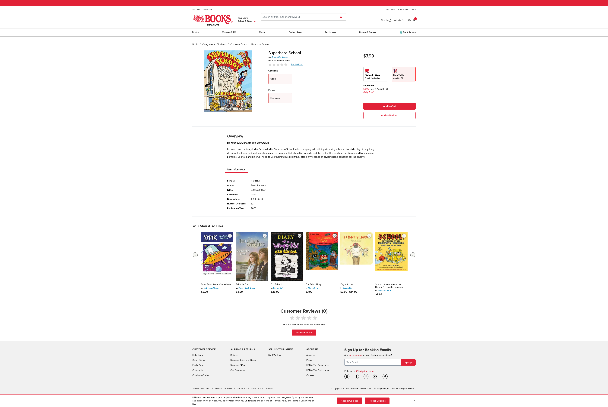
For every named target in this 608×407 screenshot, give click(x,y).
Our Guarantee (237, 370)
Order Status (198, 360)
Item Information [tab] (236, 169)
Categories (207, 44)
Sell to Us (196, 9)
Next (412, 254)
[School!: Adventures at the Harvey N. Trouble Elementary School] (391, 256)
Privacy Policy (257, 388)
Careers (310, 375)
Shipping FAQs (237, 365)
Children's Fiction (238, 44)
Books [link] (195, 32)
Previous (195, 254)
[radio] (375, 74)
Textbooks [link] (330, 32)
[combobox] (303, 16)
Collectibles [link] (295, 32)
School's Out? (242, 284)
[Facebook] (356, 376)
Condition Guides (200, 375)
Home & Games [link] (367, 32)
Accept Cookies (349, 400)
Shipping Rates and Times (243, 360)
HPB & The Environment (318, 370)
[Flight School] (356, 256)
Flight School (346, 284)
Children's (222, 44)
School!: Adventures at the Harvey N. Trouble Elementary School (390, 286)
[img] (277, 64)
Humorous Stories (260, 44)
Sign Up (408, 362)
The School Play (313, 284)
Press (309, 360)
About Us (311, 355)
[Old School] (287, 256)
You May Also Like (207, 226)
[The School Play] (322, 256)
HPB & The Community (317, 365)
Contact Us (197, 370)
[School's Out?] (252, 256)
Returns (234, 355)
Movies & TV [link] (229, 32)
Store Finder (403, 9)
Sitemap (269, 388)
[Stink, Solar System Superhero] (217, 256)
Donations (207, 9)
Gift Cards (390, 9)
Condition (273, 70)
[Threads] (366, 376)
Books (195, 44)
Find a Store (198, 365)
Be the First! (297, 64)
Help (414, 9)
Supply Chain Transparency (223, 388)
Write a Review (304, 332)
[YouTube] (375, 376)
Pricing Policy (243, 388)
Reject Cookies (377, 400)
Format (271, 90)
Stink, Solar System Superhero (216, 284)
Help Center (198, 355)
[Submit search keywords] (342, 16)
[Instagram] (346, 376)
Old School (276, 284)
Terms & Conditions (201, 388)
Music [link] (262, 32)
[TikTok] (385, 376)
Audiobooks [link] (409, 32)
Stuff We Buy (274, 355)
